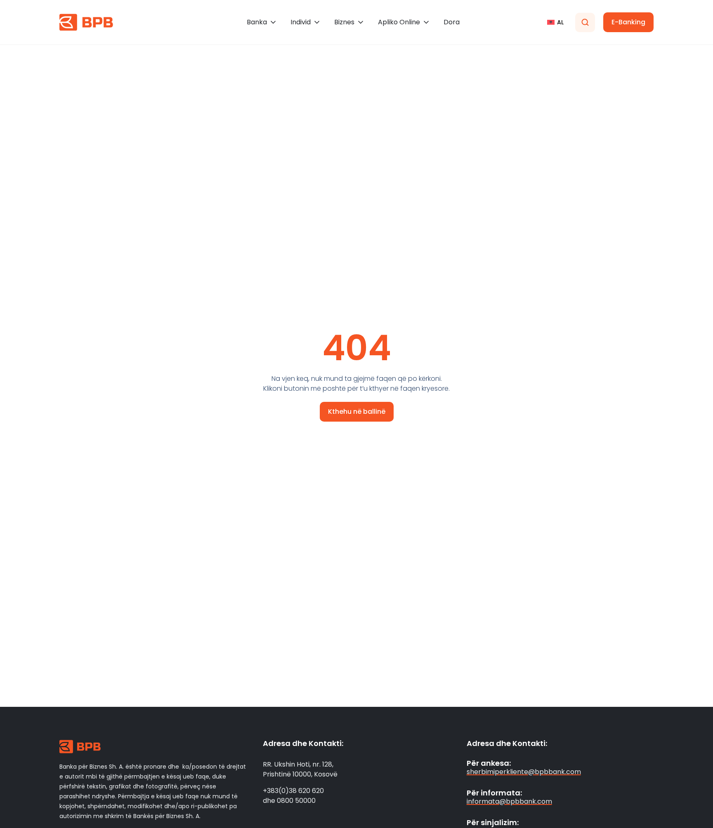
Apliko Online (399, 22)
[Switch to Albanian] (555, 22)
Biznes (344, 22)
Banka (257, 22)
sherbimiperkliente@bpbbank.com (524, 771)
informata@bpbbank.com (509, 801)
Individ (300, 22)
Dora (452, 22)
